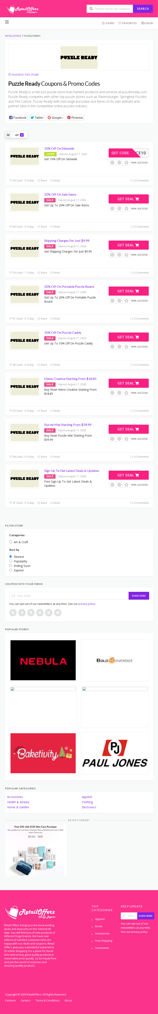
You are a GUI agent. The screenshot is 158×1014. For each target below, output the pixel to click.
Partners (10, 1000)
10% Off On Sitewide (59, 148)
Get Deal (126, 199)
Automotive (102, 948)
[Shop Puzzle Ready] (79, 57)
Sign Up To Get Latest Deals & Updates (71, 470)
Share (43, 180)
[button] (18, 117)
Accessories (15, 797)
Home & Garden (18, 807)
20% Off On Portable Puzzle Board (69, 286)
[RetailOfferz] (21, 9)
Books (98, 926)
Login (148, 23)
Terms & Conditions (47, 1000)
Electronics (89, 807)
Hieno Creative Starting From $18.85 (70, 379)
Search (143, 8)
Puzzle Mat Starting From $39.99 (67, 425)
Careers (25, 1000)
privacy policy (86, 604)
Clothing (87, 802)
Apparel (87, 797)
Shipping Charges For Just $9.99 (66, 240)
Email (56, 180)
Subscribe (139, 595)
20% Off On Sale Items (60, 194)
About (68, 1000)
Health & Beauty (18, 802)
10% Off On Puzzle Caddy (62, 332)
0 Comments (141, 180)
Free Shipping (103, 940)
